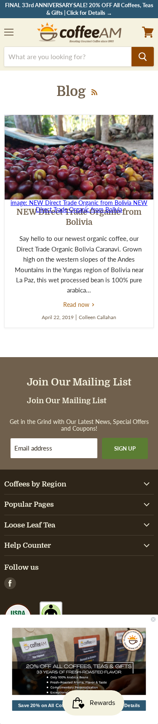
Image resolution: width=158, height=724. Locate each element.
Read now (79, 304)
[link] (79, 661)
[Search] (142, 56)
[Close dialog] (153, 619)
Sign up (125, 448)
